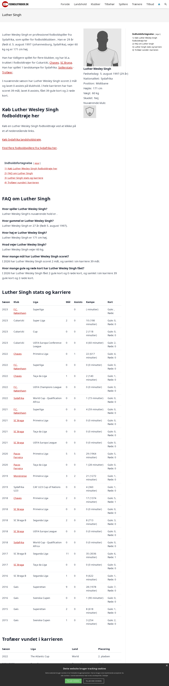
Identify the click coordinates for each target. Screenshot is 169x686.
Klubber (95, 4)
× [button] (167, 666)
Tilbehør (110, 4)
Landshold (80, 4)
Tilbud (150, 4)
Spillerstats (65, 67)
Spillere (123, 4)
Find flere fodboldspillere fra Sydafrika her (29, 148)
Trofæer (7, 72)
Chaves (54, 62)
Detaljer (105, 676)
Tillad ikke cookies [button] (94, 681)
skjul (37, 163)
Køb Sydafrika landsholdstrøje (21, 139)
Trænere (137, 4)
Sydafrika (19, 398)
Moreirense (20, 476)
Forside (65, 4)
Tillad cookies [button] (73, 681)
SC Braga (66, 62)
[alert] (84, 674)
